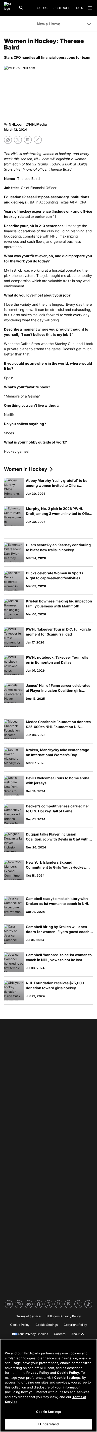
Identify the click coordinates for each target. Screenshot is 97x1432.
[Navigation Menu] (90, 8)
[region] (48, 1385)
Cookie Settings (67, 1378)
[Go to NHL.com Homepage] (9, 8)
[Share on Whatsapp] (8, 140)
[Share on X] (18, 140)
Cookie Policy (68, 1373)
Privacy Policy (37, 1373)
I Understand (48, 1424)
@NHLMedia (36, 124)
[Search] (21, 8)
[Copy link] (38, 140)
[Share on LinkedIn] (28, 140)
